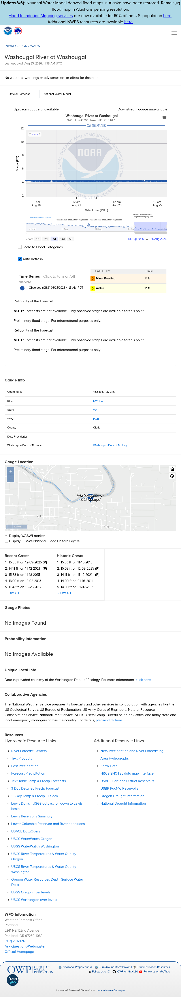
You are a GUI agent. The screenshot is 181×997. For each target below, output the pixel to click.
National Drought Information (123, 804)
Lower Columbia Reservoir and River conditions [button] (48, 824)
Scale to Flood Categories (42, 247)
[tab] (20, 94)
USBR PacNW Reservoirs (119, 789)
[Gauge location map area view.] (172, 476)
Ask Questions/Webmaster (25, 946)
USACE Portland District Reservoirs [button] (127, 781)
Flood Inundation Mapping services (41, 15)
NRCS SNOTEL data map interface (127, 773)
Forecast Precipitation (28, 773)
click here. (144, 680)
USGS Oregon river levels (30, 892)
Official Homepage (19, 952)
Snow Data (108, 766)
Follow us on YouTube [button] (156, 971)
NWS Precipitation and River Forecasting (131, 751)
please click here (109, 720)
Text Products (21, 758)
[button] (176, 3)
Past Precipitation (24, 766)
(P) (45, 562)
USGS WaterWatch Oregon (31, 839)
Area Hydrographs (114, 758)
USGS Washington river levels (34, 900)
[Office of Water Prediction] (30, 969)
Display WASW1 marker (26, 536)
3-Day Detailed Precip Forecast (35, 789)
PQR (24, 46)
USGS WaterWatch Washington (35, 846)
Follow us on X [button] (100, 971)
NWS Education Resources (153, 967)
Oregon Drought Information (122, 796)
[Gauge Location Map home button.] (172, 469)
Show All (12, 593)
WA (95, 409)
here (167, 15)
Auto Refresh (32, 259)
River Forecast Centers (29, 751)
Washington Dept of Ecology (40, 217)
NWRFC (12, 46)
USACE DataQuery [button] (25, 831)
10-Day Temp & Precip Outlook (34, 796)
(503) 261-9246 (15, 941)
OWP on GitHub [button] (126, 971)
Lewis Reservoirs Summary (32, 816)
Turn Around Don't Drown (114, 967)
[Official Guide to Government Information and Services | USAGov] (30, 980)
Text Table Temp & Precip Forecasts (38, 781)
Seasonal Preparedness (77, 967)
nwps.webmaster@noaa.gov (111, 990)
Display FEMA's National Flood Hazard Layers (43, 541)
